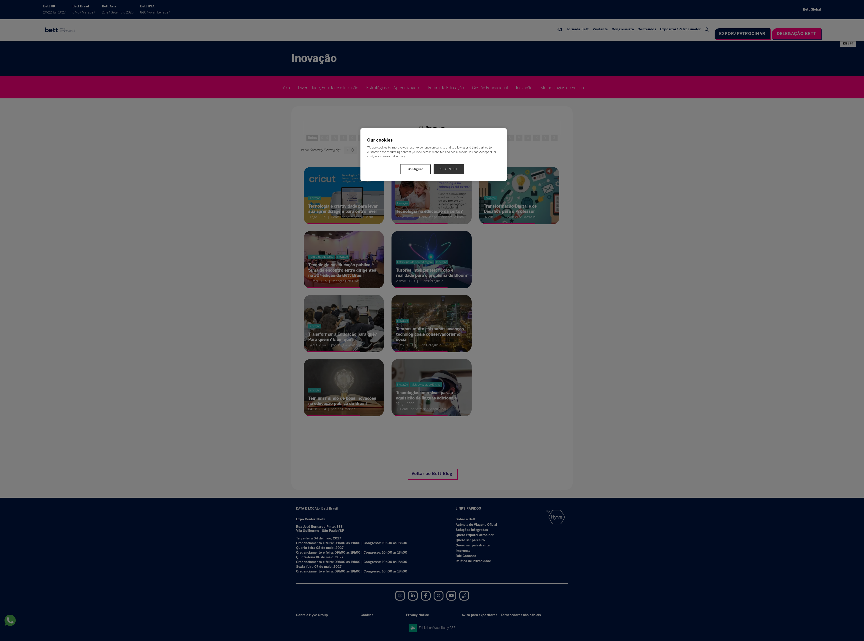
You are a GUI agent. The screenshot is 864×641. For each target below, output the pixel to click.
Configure (415, 169)
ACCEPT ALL (448, 169)
